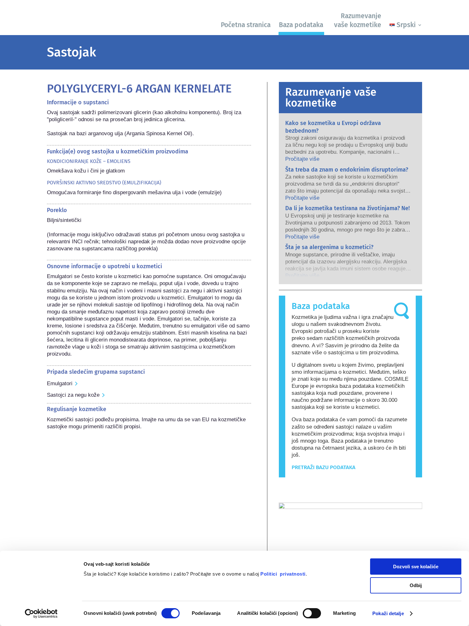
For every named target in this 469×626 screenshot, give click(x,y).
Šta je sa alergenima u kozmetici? (329, 247)
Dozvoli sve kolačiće (415, 566)
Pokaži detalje (388, 613)
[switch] (312, 613)
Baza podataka (301, 25)
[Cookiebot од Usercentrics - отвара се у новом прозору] (41, 613)
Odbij (416, 585)
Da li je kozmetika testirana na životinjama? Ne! (347, 208)
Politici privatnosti (283, 574)
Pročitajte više (302, 159)
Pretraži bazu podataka (323, 467)
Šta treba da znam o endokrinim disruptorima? (346, 169)
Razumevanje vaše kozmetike (357, 20)
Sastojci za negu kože (73, 395)
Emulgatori (59, 383)
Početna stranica (246, 25)
